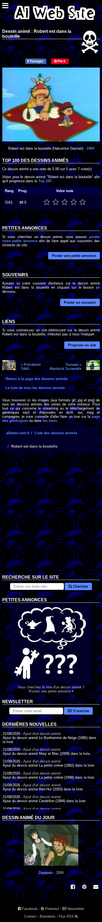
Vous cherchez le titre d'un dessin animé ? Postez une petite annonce (51, 689)
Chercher (80, 586)
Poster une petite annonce (74, 256)
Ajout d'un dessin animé (42, 734)
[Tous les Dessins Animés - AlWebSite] (54, 21)
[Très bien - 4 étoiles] (73, 202)
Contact (30, 916)
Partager (36, 61)
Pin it (61, 61)
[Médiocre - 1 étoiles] (46, 202)
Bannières (47, 916)
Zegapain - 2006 (51, 873)
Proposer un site (82, 345)
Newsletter (75, 909)
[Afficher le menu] (5, 7)
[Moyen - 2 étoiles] (55, 202)
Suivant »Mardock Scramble (65, 367)
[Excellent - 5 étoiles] (82, 202)
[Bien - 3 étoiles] (64, 202)
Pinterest (51, 909)
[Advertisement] (51, 518)
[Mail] (96, 887)
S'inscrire (80, 711)
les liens (50, 421)
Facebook (29, 909)
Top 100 (44, 181)
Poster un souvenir (80, 302)
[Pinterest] (84, 887)
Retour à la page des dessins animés (37, 379)
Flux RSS (67, 916)
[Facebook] (73, 887)
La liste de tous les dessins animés (35, 388)
